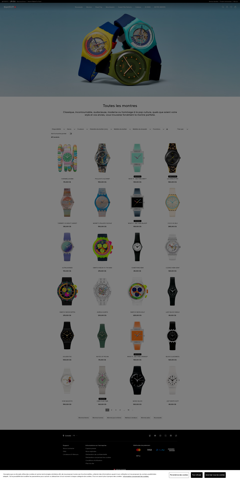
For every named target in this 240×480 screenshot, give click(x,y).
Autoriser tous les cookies (215, 475)
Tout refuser (196, 475)
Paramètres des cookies (179, 475)
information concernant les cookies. (136, 476)
